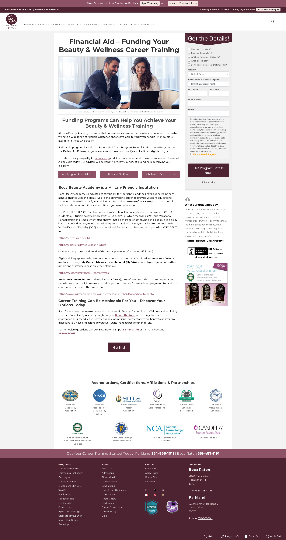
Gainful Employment (112, 507)
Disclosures (108, 503)
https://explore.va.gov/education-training (82, 244)
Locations (150, 481)
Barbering (63, 524)
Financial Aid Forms (119, 174)
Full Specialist (65, 503)
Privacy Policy (109, 511)
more (217, 236)
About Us (42, 25)
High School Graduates (114, 490)
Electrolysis (64, 477)
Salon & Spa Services (126, 25)
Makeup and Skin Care (70, 486)
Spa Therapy (149, 3)
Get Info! (119, 347)
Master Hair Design (68, 520)
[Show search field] (275, 21)
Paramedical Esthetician (70, 473)
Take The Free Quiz (268, 9)
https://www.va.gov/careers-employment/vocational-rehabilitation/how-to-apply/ (106, 294)
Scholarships (108, 486)
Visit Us (211, 536)
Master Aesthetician (68, 468)
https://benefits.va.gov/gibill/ (74, 238)
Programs (29, 25)
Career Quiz (254, 536)
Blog (104, 516)
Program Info (232, 536)
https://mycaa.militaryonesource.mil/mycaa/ (83, 272)
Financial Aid (72, 25)
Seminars (107, 25)
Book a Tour (151, 477)
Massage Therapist (68, 481)
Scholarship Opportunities (161, 174)
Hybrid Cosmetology (183, 3)
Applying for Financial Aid (77, 174)
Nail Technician (66, 498)
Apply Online (151, 473)
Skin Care (63, 490)
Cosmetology (65, 507)
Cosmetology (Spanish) (70, 516)
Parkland (197, 497)
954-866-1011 (53, 9)
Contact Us (146, 25)
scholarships (102, 158)
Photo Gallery (109, 498)
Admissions (56, 25)
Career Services (90, 25)
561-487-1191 (25, 9)
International (108, 494)
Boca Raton (199, 470)
